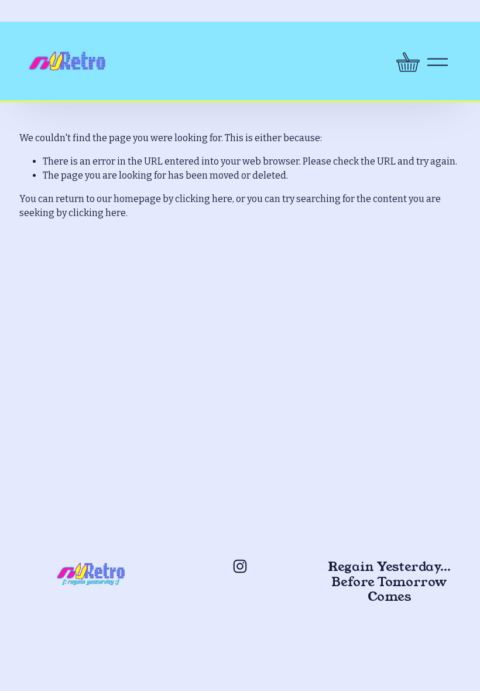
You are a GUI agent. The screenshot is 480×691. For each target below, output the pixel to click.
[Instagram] (240, 566)
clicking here (203, 198)
